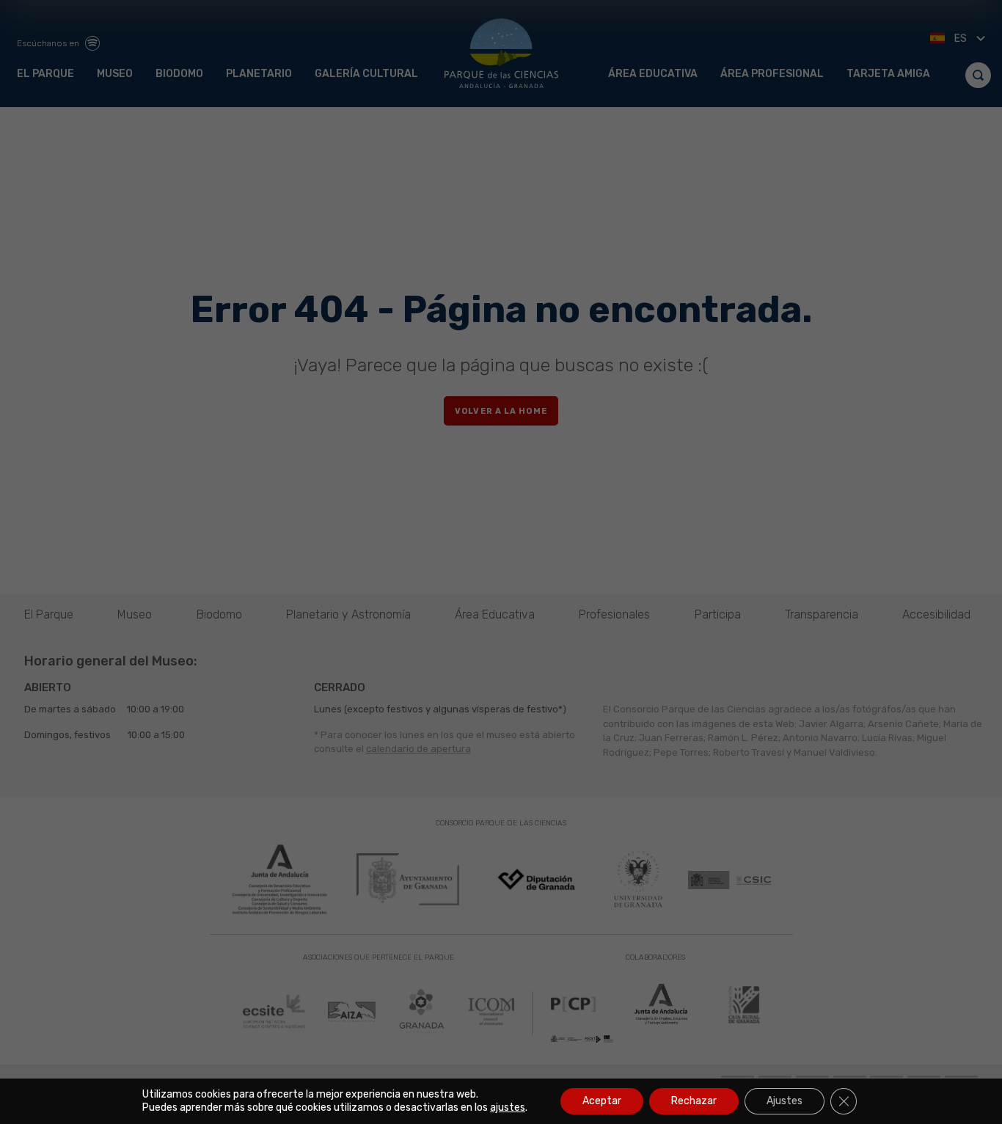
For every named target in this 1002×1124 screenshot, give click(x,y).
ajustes (507, 1107)
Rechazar (694, 1101)
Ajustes (784, 1101)
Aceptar (601, 1101)
